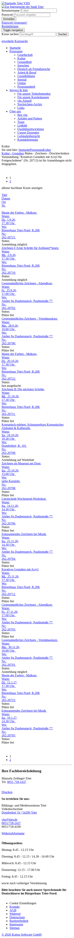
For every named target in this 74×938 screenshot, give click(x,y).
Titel (4, 195)
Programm (15, 51)
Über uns (15, 111)
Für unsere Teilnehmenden (34, 93)
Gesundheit (24, 62)
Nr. (4, 205)
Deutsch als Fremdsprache (33, 69)
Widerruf (15, 913)
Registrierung (10, 26)
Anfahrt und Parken (29, 118)
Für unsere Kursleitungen (33, 97)
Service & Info (18, 90)
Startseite (15, 47)
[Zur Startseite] (16, 3)
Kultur (21, 58)
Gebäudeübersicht (28, 136)
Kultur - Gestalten (13, 153)
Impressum (16, 924)
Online (21, 83)
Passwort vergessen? (14, 22)
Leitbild (22, 125)
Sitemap (14, 928)
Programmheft (26, 86)
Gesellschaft (25, 55)
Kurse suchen (10, 34)
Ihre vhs (22, 115)
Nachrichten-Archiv (29, 104)
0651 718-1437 (16, 782)
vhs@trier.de (9, 819)
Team (20, 122)
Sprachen (23, 65)
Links (20, 107)
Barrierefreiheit (18, 920)
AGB (12, 910)
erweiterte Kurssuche (15, 41)
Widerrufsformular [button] (13, 833)
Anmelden (9, 18)
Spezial (21, 79)
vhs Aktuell (24, 100)
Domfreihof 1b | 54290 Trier (19, 812)
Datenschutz (17, 917)
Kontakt (14, 906)
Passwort (7, 14)
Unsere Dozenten (28, 132)
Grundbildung (26, 76)
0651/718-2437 (11, 823)
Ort (4, 202)
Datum (6, 198)
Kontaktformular (27, 139)
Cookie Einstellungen (22, 903)
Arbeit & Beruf (26, 72)
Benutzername (11, 10)
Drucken (7, 792)
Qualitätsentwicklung (30, 129)
